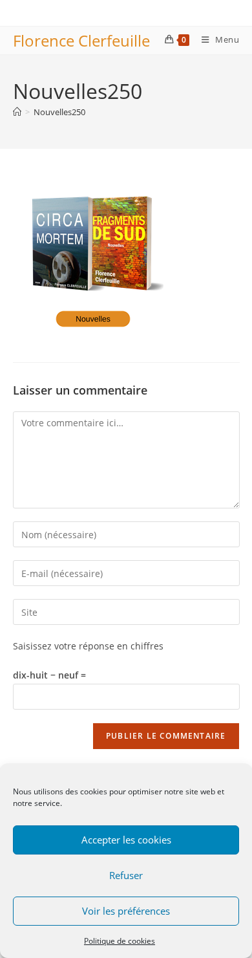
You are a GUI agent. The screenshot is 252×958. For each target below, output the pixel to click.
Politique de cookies (119, 940)
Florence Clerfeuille (81, 40)
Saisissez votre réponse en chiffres (88, 646)
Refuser (126, 875)
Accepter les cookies (126, 839)
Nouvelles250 (59, 112)
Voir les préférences (126, 910)
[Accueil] (17, 112)
